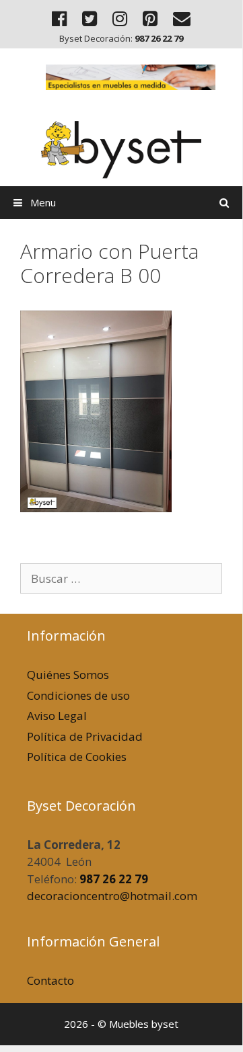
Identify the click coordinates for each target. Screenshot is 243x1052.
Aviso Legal (57, 715)
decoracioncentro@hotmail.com (112, 895)
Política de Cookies (77, 756)
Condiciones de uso (78, 695)
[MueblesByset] (121, 142)
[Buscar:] (121, 578)
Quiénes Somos (68, 674)
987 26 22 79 (113, 879)
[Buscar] (224, 202)
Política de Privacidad (85, 736)
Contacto (50, 980)
